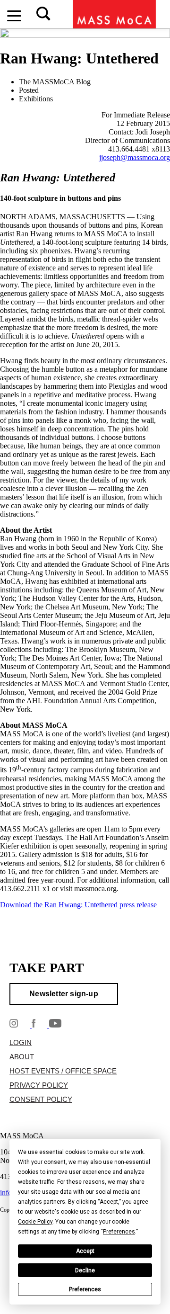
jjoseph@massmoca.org (134, 157)
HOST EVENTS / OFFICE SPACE (63, 1071)
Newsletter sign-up (63, 994)
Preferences (85, 1289)
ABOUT (21, 1057)
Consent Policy (40, 1099)
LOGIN (20, 1042)
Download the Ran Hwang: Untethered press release (78, 905)
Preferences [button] (119, 1231)
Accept (85, 1251)
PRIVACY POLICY (38, 1085)
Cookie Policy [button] (35, 1221)
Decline (85, 1270)
